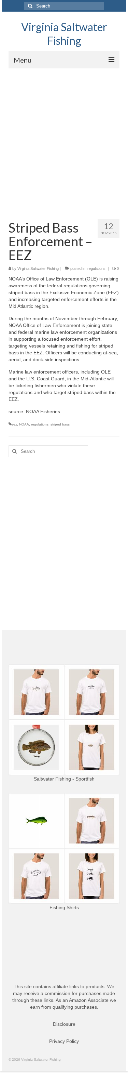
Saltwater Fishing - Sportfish (64, 779)
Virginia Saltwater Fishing (64, 33)
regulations (96, 268)
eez (14, 424)
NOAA (24, 424)
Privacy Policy (64, 1041)
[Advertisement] (64, 136)
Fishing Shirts (64, 907)
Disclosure (64, 1024)
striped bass (60, 424)
